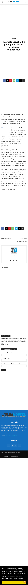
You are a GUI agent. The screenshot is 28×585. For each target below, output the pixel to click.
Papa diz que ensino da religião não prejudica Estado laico (6, 238)
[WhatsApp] (14, 80)
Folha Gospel (12, 52)
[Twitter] (15, 445)
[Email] (20, 80)
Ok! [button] (14, 582)
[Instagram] (14, 261)
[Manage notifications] (24, 582)
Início (2, 5)
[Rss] (19, 445)
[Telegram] (17, 80)
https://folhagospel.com (14, 257)
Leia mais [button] (20, 578)
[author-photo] (14, 254)
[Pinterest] (10, 80)
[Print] (23, 80)
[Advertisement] (14, 22)
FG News (6, 5)
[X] (7, 80)
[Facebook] (4, 80)
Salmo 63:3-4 (4, 344)
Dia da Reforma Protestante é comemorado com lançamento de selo (22, 239)
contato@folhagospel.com (12, 435)
